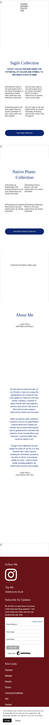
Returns (8, 681)
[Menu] (5, 7)
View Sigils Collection (25, 133)
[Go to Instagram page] (11, 575)
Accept (7, 720)
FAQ (6, 699)
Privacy (8, 687)
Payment (9, 670)
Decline (17, 720)
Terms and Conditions (14, 693)
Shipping (8, 676)
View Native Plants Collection (24, 231)
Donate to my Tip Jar (14, 592)
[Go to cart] (43, 7)
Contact (8, 704)
